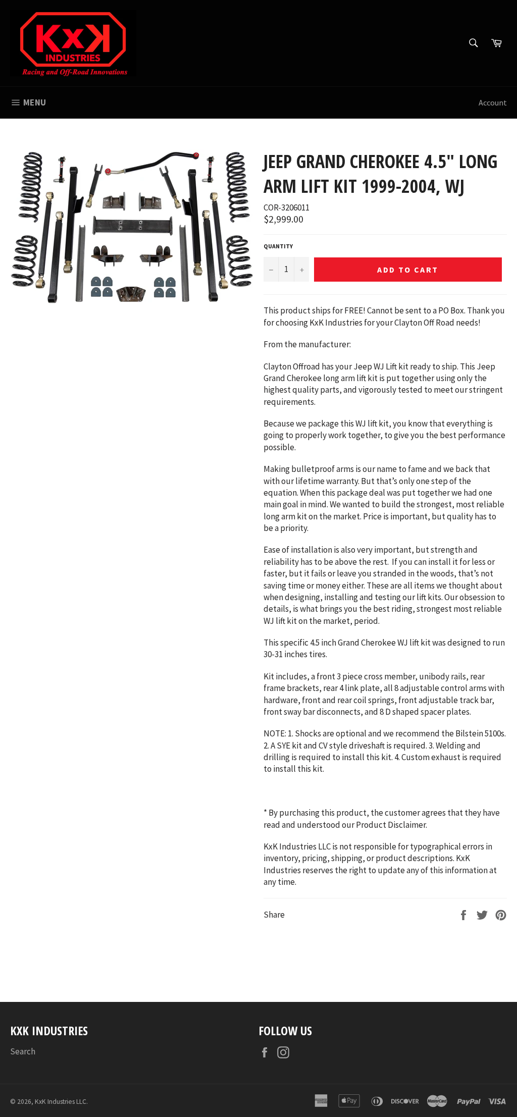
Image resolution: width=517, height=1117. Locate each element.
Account (493, 102)
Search (22, 1051)
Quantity (278, 246)
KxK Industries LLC (60, 1101)
